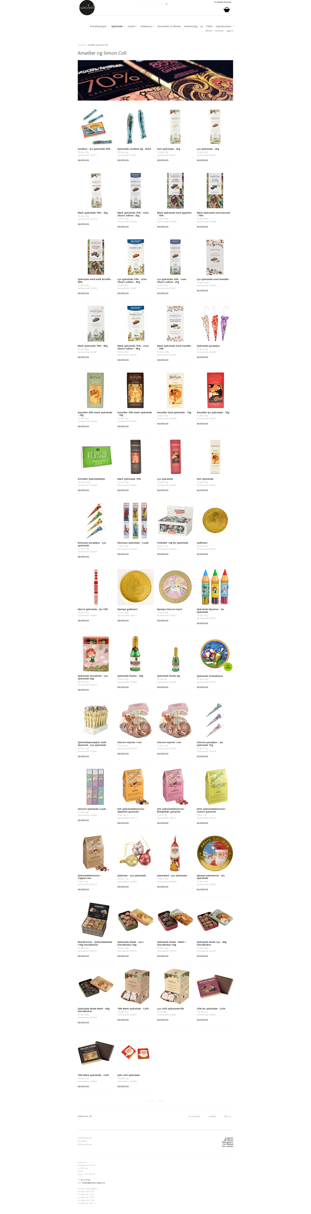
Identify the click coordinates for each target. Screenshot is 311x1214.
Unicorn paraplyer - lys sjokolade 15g (210, 744)
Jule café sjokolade (128, 1075)
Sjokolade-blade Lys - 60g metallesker (212, 943)
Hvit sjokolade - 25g (168, 148)
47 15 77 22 (85, 1180)
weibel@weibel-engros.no (93, 1182)
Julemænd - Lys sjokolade (172, 875)
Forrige (150, 1100)
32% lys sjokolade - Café (211, 1008)
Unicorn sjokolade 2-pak (92, 808)
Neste (161, 1100)
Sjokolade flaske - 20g (130, 675)
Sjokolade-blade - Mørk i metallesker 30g (171, 943)
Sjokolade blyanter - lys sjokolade (210, 610)
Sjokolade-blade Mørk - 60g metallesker (94, 1010)
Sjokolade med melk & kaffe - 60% (95, 280)
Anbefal (212, 1116)
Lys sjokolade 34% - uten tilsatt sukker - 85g (132, 280)
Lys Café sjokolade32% (170, 1008)
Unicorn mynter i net (129, 742)
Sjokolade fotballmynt (210, 675)
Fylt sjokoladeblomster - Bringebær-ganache (171, 810)
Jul (202, 26)
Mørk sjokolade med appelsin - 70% (174, 214)
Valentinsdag (190, 26)
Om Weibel (228, 1144)
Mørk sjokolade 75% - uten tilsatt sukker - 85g (133, 347)
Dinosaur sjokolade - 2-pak (133, 542)
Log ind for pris (83, 160)
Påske (209, 26)
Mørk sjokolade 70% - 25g (93, 212)
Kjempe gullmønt (127, 609)
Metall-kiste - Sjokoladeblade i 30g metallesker (95, 943)
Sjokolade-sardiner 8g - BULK (134, 148)
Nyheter (209, 30)
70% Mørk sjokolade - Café (133, 1008)
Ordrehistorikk (85, 1138)
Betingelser (227, 1142)
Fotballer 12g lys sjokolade (172, 542)
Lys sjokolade (165, 478)
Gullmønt (202, 542)
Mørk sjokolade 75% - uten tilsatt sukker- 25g (133, 214)
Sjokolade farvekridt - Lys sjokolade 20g (93, 677)
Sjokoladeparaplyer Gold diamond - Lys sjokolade (92, 744)
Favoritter (82, 1141)
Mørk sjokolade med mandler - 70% (174, 347)
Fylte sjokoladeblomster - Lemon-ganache (212, 810)
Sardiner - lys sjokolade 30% (94, 148)
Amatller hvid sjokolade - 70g (174, 412)
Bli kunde (219, 30)
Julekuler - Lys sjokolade (131, 875)
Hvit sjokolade (205, 478)
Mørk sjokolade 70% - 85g (93, 345)
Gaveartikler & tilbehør (169, 26)
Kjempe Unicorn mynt (169, 609)
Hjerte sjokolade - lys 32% (93, 609)
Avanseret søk (85, 1144)
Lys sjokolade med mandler (213, 279)
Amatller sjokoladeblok (91, 478)
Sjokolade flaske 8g (168, 675)
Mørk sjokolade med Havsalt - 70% (213, 214)
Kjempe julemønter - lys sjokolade (211, 877)
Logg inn (229, 30)
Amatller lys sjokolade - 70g (213, 412)
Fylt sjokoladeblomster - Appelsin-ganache (131, 810)
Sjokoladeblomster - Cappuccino (89, 877)
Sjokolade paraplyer (208, 345)
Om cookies (227, 1146)
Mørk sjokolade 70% (129, 478)
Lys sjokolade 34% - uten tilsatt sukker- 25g (171, 280)
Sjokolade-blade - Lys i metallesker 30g (130, 943)
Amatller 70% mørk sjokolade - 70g (134, 414)
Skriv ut (227, 1116)
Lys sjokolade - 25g (208, 148)
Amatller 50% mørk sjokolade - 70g (95, 414)
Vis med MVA (194, 1116)
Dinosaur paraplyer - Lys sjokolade (92, 544)
